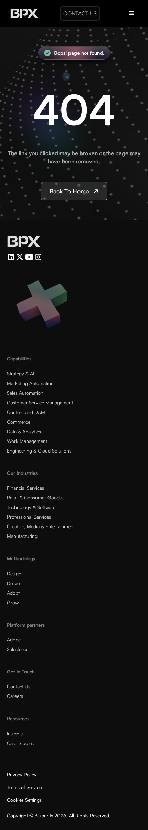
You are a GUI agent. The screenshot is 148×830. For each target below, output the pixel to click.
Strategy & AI (20, 373)
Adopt (13, 593)
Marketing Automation (30, 383)
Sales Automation (25, 393)
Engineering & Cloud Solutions (39, 451)
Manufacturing (22, 536)
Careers (15, 696)
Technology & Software (31, 507)
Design (14, 573)
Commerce (18, 422)
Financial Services (25, 488)
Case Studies (20, 743)
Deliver (14, 583)
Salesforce (17, 649)
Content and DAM (26, 412)
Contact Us (18, 686)
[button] (131, 13)
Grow (13, 602)
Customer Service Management (40, 402)
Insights (15, 733)
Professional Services (29, 517)
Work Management (27, 441)
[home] (22, 13)
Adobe (14, 639)
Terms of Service (24, 787)
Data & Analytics (24, 431)
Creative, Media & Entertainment (41, 526)
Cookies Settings (24, 800)
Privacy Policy (21, 774)
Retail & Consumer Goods (34, 497)
